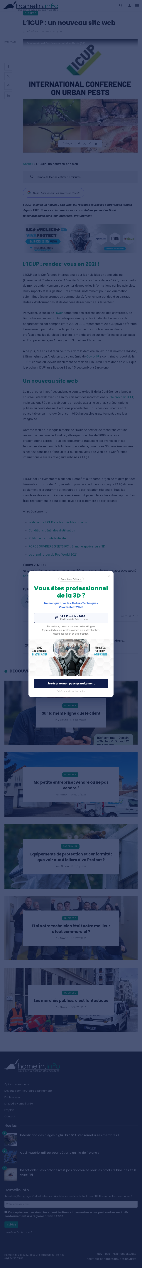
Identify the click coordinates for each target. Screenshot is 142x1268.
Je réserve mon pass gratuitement (71, 683)
